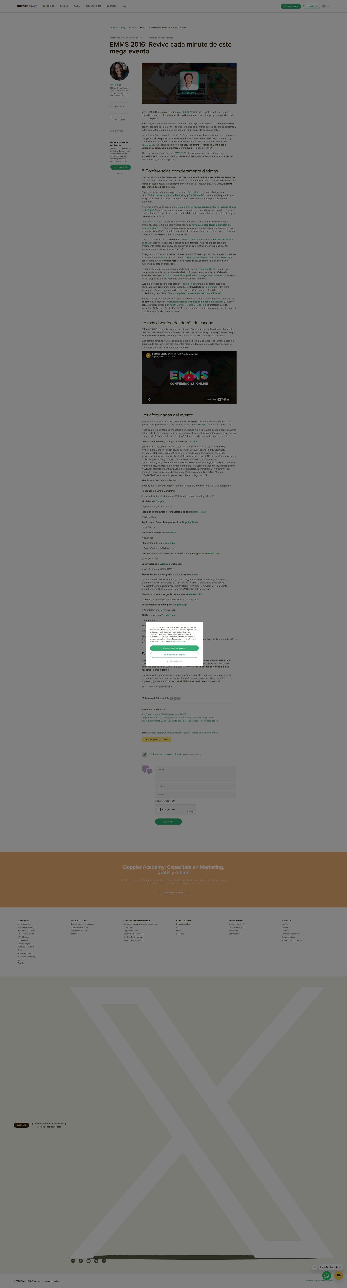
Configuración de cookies (174, 655)
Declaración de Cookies (178, 641)
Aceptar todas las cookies (174, 648)
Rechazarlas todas (174, 661)
